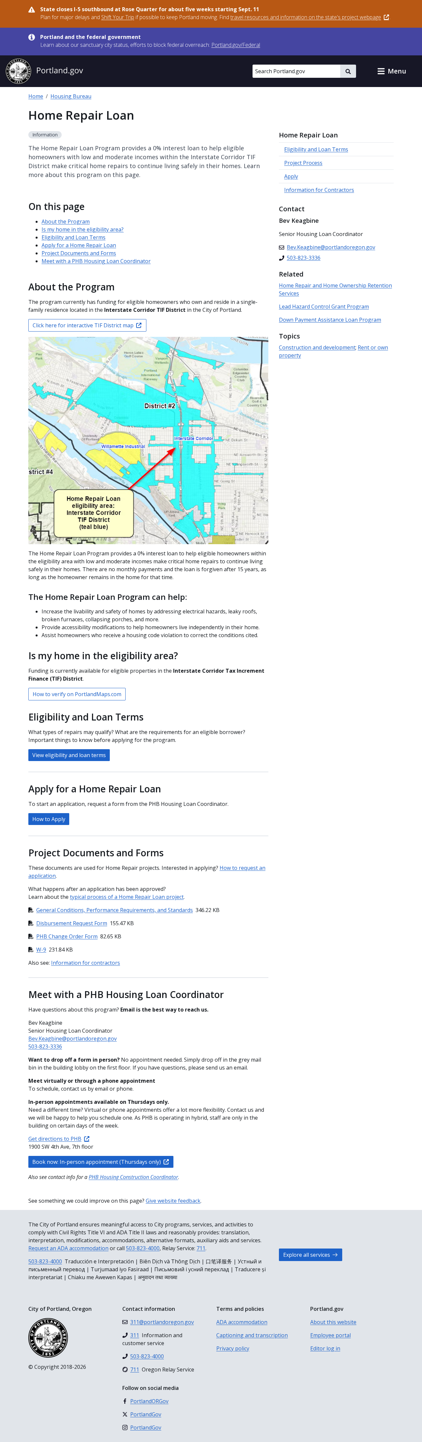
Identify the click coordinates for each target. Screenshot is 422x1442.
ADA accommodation (241, 1322)
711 (200, 1248)
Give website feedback (173, 1200)
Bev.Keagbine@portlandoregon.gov (72, 1038)
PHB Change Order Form (67, 936)
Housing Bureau (70, 96)
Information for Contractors (319, 189)
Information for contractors (85, 962)
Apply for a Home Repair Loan (79, 245)
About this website (333, 1322)
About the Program (66, 221)
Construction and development (317, 347)
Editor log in (325, 1348)
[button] (392, 71)
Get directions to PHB (54, 1138)
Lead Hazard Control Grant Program (324, 306)
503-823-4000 (143, 1248)
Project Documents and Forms (79, 253)
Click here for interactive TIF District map (83, 325)
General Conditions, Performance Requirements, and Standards (114, 910)
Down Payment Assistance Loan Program (330, 319)
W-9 (41, 949)
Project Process (303, 162)
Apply (291, 176)
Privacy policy (232, 1348)
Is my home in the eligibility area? (83, 229)
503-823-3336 (45, 1046)
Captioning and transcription (252, 1335)
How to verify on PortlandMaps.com (77, 694)
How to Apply (48, 819)
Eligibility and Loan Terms (74, 237)
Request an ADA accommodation (68, 1248)
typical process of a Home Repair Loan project (127, 896)
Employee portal (330, 1335)
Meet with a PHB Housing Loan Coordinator (96, 261)
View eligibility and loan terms (69, 755)
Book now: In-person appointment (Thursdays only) (96, 1161)
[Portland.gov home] (44, 71)
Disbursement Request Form (71, 923)
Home (35, 96)
